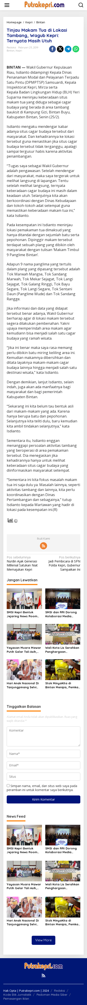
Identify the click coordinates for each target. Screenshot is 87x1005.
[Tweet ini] (60, 49)
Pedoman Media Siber (52, 994)
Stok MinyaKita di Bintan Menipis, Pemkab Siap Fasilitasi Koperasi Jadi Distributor (62, 685)
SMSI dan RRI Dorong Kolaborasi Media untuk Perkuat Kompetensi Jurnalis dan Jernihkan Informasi (61, 614)
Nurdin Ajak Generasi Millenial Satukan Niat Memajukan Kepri (22, 563)
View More (43, 940)
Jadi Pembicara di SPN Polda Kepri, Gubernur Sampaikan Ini (64, 563)
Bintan (10, 50)
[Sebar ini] (52, 49)
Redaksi (59, 990)
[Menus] (6, 5)
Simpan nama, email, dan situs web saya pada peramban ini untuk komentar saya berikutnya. (42, 788)
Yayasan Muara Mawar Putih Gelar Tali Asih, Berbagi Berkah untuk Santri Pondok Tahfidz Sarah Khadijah (24, 650)
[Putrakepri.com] (44, 5)
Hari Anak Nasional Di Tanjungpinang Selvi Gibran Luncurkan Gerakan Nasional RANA (23, 685)
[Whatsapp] (75, 49)
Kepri (19, 50)
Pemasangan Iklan (16, 998)
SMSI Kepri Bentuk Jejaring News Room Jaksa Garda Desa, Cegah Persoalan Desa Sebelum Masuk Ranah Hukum (24, 614)
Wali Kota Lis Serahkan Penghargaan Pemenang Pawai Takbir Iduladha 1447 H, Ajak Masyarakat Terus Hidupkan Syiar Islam (62, 650)
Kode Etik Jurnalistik (17, 994)
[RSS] (43, 545)
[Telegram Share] (68, 49)
